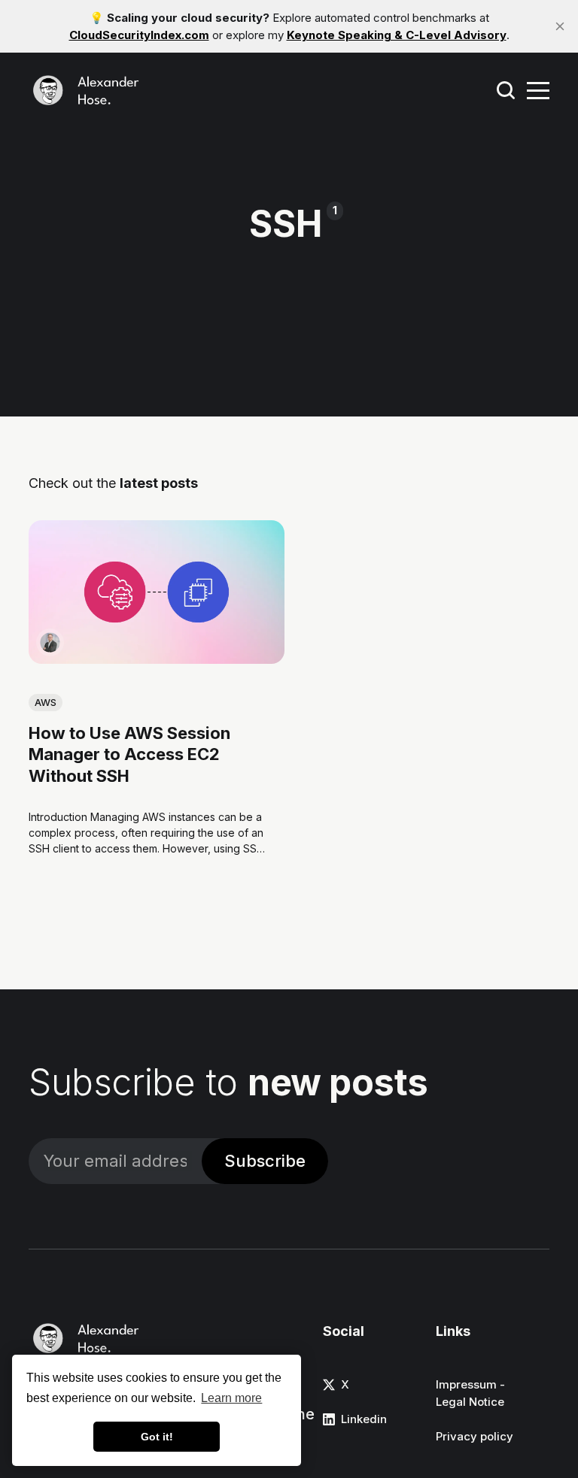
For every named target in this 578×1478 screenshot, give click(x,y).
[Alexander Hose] (50, 643)
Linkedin (364, 1419)
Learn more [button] (231, 1398)
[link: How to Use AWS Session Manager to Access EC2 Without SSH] (156, 659)
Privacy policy (474, 1436)
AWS (45, 702)
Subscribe (265, 1161)
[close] (560, 26)
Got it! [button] (157, 1437)
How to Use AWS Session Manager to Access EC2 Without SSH (129, 754)
